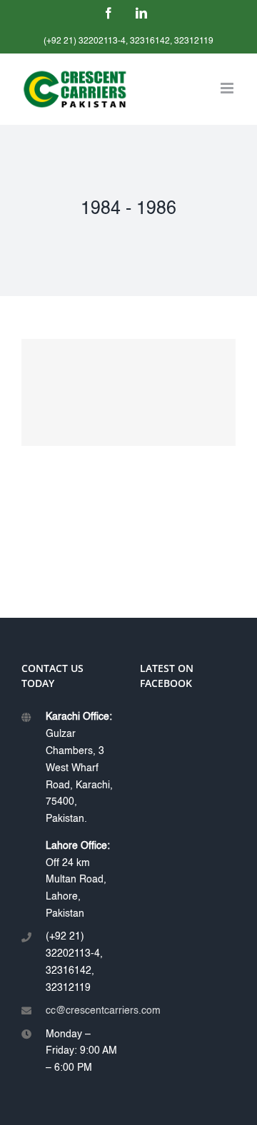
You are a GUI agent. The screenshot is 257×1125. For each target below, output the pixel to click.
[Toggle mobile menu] (228, 88)
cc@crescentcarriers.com (81, 1011)
